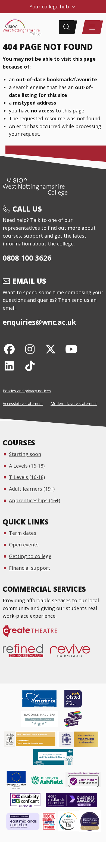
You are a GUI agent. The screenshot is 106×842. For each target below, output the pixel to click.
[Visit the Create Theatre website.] (33, 633)
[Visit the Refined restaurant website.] (26, 653)
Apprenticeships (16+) (34, 500)
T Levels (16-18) (27, 477)
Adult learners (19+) (32, 488)
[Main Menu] (92, 27)
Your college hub (50, 6)
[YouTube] (71, 349)
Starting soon (25, 454)
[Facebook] (9, 349)
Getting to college (30, 556)
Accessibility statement (23, 403)
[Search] (66, 27)
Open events (24, 544)
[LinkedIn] (9, 365)
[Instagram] (30, 349)
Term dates (22, 533)
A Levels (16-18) (27, 465)
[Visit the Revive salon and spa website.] (73, 653)
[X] (50, 349)
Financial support (29, 568)
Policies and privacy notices (27, 390)
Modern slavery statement (74, 403)
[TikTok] (30, 365)
